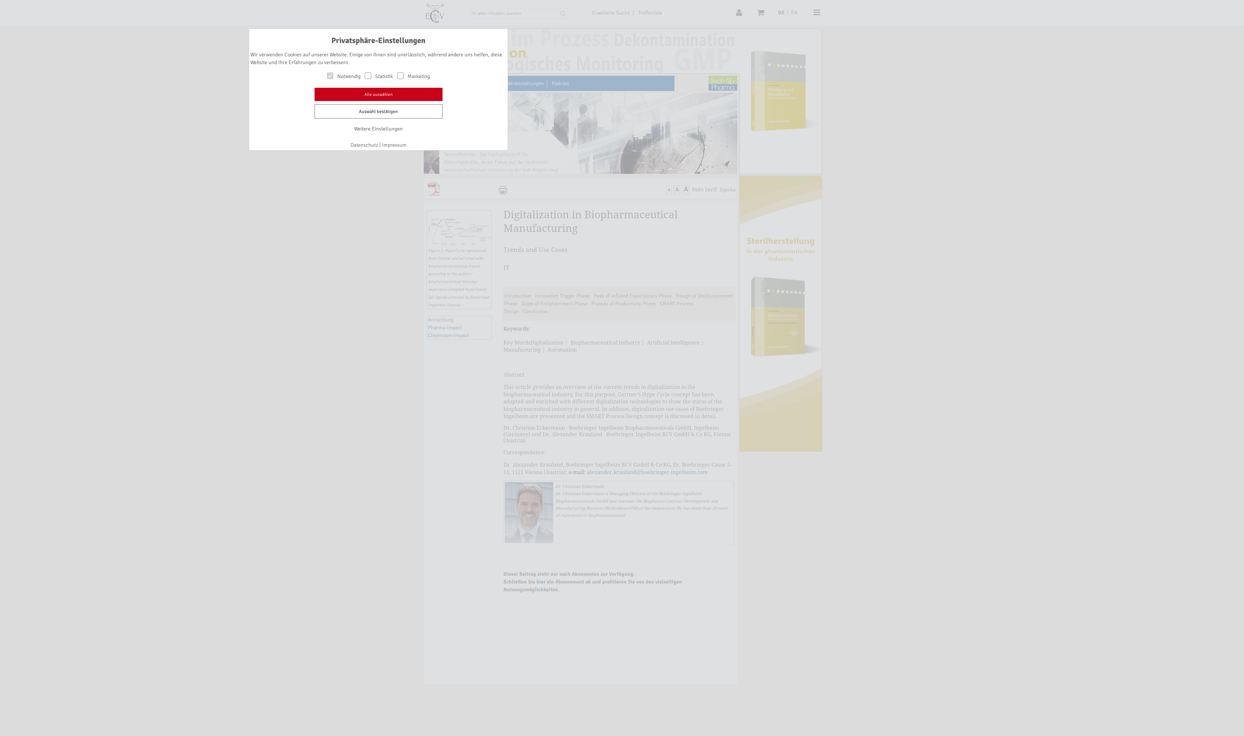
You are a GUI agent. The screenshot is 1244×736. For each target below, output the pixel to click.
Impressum (394, 145)
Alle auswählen (378, 94)
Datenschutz (364, 145)
